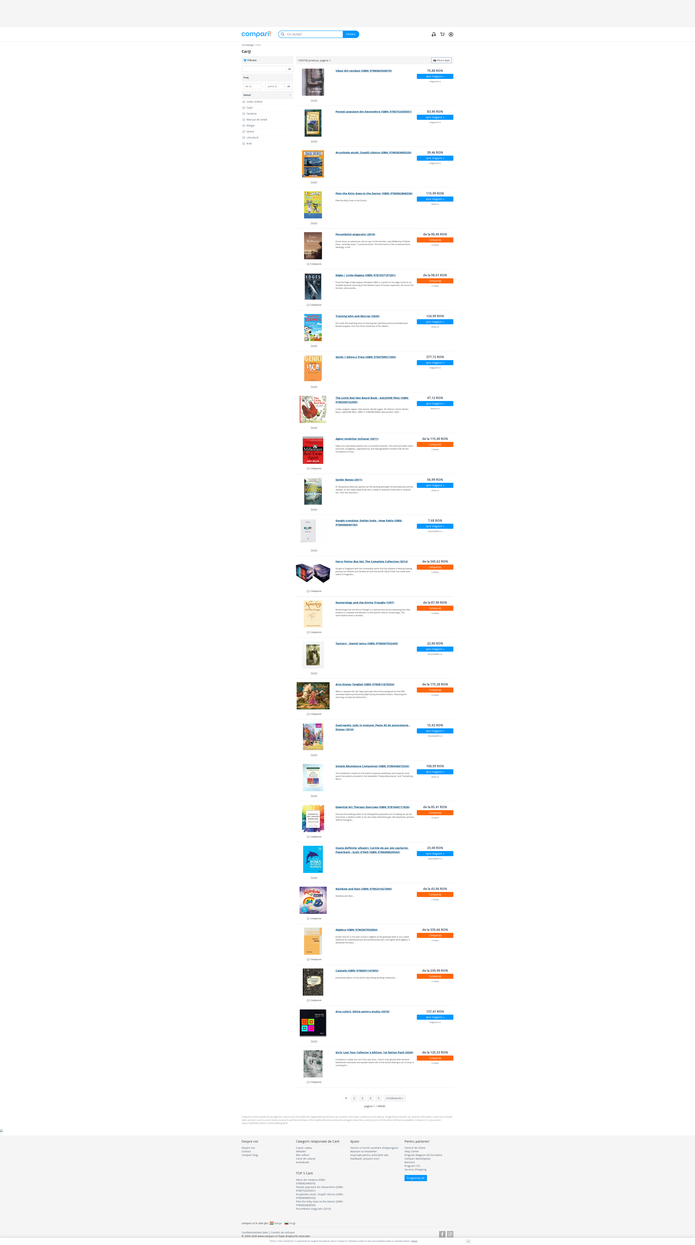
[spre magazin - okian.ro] (316, 204)
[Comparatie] (433, 34)
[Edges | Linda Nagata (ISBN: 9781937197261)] (316, 286)
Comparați (435, 240)
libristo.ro (435, 408)
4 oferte (435, 613)
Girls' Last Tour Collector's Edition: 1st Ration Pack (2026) (374, 1052)
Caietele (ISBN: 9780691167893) (357, 970)
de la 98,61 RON (435, 275)
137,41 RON (435, 1011)
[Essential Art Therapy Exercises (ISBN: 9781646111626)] (316, 818)
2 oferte (435, 285)
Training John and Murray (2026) (358, 316)
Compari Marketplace (418, 1158)
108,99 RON (435, 766)
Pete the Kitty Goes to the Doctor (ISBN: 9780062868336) (374, 193)
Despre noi (248, 1147)
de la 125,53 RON (435, 1052)
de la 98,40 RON (435, 234)
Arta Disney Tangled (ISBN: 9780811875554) (365, 684)
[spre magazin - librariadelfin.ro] (316, 532)
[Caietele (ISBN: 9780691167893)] (316, 982)
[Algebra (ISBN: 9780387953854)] (316, 941)
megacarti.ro (435, 81)
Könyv (278, 1223)
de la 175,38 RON (435, 684)
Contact (246, 1151)
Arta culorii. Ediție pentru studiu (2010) (362, 1011)
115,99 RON (435, 193)
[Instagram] (450, 1233)
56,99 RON (435, 480)
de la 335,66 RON (435, 930)
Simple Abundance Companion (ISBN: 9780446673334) (372, 766)
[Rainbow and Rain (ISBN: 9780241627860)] (316, 900)
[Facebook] (442, 1233)
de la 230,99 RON (435, 970)
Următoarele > (394, 1098)
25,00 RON (435, 848)
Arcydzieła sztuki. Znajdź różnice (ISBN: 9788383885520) (373, 152)
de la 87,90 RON (435, 602)
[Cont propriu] (451, 34)
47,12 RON (435, 398)
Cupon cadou (304, 1147)
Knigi (292, 1223)
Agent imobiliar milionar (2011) (357, 439)
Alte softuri (302, 1155)
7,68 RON (435, 520)
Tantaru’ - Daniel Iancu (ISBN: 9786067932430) (367, 643)
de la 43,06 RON (435, 889)
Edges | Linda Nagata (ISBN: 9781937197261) (366, 275)
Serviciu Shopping (415, 1169)
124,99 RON (435, 316)
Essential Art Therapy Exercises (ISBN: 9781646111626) (373, 807)
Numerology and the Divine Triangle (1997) (365, 602)
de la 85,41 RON (435, 807)
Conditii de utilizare (283, 1232)
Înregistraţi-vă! (416, 1178)
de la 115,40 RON (435, 439)
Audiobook (302, 1162)
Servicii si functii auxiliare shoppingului (374, 1147)
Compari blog (250, 1155)
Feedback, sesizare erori (364, 1158)
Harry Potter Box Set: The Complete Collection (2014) (372, 561)
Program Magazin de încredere (423, 1155)
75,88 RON (435, 71)
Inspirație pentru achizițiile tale (369, 1155)
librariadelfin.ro (435, 531)
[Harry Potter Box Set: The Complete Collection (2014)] (316, 572)
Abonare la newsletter (363, 1151)
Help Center (412, 1151)
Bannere (410, 1162)
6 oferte (435, 572)
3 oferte (435, 245)
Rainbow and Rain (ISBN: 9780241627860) (364, 889)
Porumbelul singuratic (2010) (355, 234)
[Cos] (442, 34)
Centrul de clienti (415, 1147)
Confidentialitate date (255, 1232)
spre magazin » (435, 76)
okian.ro (435, 204)
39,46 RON (435, 152)
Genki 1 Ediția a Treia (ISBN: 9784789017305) (366, 357)
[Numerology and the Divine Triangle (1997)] (316, 614)
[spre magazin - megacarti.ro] (316, 82)
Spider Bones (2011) (349, 480)
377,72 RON (435, 357)
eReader (301, 1151)
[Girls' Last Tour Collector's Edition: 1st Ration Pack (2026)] (316, 1063)
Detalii (314, 100)
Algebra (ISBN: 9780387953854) (357, 930)
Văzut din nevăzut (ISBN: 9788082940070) (364, 71)
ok (289, 69)
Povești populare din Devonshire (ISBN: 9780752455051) (374, 111)
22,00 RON (435, 643)
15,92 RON (435, 725)
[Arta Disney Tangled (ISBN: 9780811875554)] (316, 695)
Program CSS (412, 1166)
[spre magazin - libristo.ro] (316, 409)
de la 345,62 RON (435, 561)
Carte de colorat (305, 1158)
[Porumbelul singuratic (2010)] (316, 245)
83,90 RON (435, 111)
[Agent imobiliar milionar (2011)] (316, 450)
